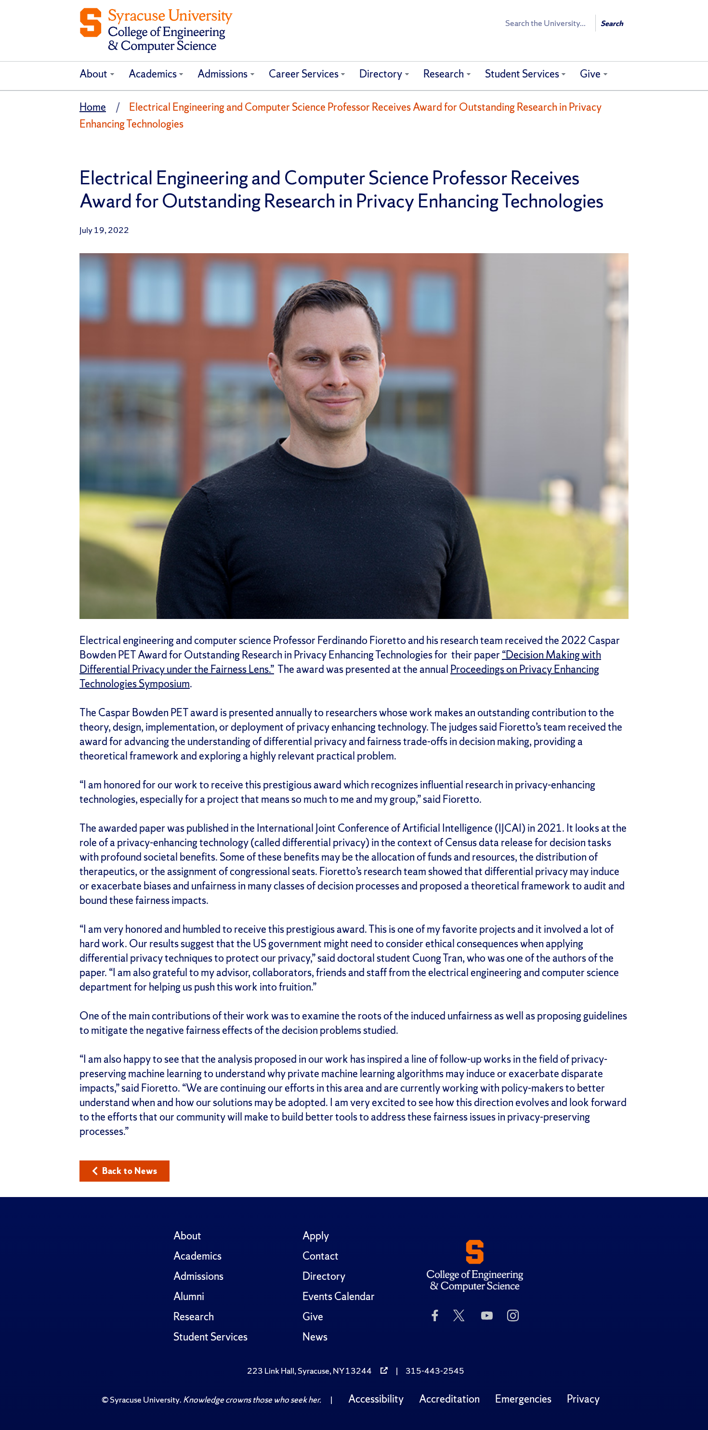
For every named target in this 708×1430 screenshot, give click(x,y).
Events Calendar (338, 1296)
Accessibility (376, 1399)
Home (92, 107)
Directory (380, 74)
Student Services (522, 74)
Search (612, 23)
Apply (315, 1236)
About (93, 74)
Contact (320, 1256)
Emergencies (523, 1399)
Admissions (222, 74)
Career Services (304, 74)
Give (590, 74)
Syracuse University (145, 1399)
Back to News (129, 1170)
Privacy (583, 1399)
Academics (153, 74)
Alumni (188, 1296)
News (315, 1337)
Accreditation (449, 1399)
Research (443, 74)
